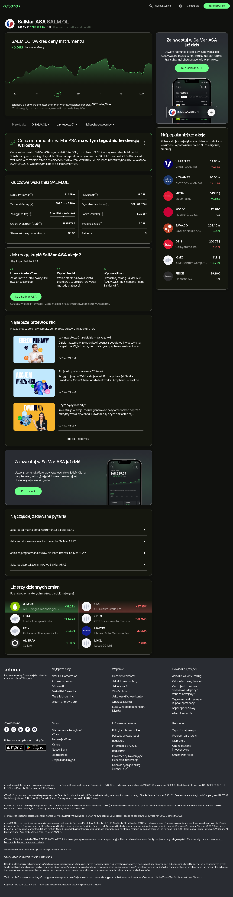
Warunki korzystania (41, 857)
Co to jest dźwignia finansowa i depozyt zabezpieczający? (185, 690)
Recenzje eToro (61, 739)
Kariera (56, 744)
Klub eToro (178, 740)
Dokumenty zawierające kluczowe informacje (127, 758)
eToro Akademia (182, 713)
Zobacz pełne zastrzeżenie (30, 842)
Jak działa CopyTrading (186, 676)
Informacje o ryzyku (124, 745)
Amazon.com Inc (63, 681)
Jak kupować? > (67, 124)
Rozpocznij (28, 491)
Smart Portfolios (183, 754)
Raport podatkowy (183, 708)
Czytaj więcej (67, 358)
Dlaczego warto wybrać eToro (67, 732)
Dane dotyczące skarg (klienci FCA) (126, 766)
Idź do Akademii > (78, 438)
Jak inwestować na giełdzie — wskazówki (84, 337)
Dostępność (60, 754)
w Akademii (101, 303)
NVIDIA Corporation (64, 676)
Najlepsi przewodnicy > (99, 124)
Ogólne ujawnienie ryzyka (17, 857)
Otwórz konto (120, 691)
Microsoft (58, 686)
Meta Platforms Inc (64, 691)
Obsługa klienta (122, 701)
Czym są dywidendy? (72, 405)
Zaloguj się (193, 5)
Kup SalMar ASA (191, 68)
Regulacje (118, 740)
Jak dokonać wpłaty (124, 681)
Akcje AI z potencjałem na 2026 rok (80, 371)
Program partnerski (184, 735)
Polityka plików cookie (126, 730)
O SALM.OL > (40, 124)
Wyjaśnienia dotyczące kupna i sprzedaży (187, 701)
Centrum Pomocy (123, 676)
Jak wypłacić (120, 686)
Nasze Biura (59, 749)
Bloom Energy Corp (64, 701)
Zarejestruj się (217, 5)
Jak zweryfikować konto (127, 696)
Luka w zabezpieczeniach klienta (128, 708)
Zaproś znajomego (184, 730)
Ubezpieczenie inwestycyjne (181, 747)
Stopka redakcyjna (63, 759)
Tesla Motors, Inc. (63, 696)
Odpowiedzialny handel (186, 681)
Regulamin (118, 750)
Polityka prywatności (125, 735)
